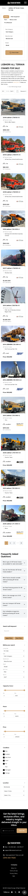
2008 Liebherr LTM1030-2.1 (11, 192)
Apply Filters (9, 638)
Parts (5, 19)
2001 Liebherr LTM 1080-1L (11, 415)
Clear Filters (19, 638)
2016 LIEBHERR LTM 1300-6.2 (12, 380)
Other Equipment (15, 16)
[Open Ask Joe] (24, 892)
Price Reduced (8, 22)
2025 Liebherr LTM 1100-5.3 (12, 453)
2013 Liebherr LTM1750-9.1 (11, 305)
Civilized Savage (11, 888)
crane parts (16, 82)
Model (7, 43)
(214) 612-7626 (9, 858)
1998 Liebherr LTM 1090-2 (11, 229)
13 (21, 543)
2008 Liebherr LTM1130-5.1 (11, 117)
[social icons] (11, 892)
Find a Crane (15, 52)
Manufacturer (9, 36)
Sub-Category (9, 29)
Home (4, 8)
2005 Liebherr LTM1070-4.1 (12, 155)
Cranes (6, 16)
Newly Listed (13, 19)
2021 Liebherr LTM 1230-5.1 (11, 488)
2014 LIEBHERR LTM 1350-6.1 (12, 344)
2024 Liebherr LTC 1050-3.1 (11, 524)
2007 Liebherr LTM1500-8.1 (11, 268)
